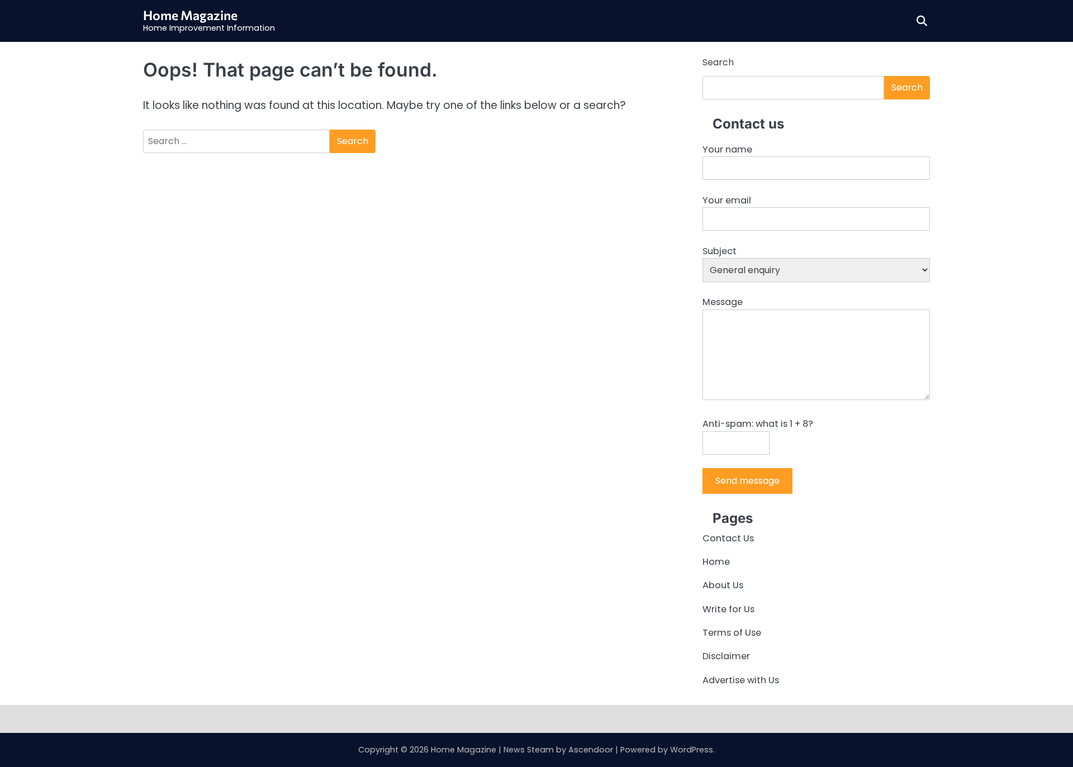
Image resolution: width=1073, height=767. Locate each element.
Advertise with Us (740, 680)
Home (716, 561)
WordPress (691, 749)
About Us (722, 585)
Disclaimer (726, 656)
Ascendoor (590, 749)
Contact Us (728, 538)
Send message (747, 480)
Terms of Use (731, 632)
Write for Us (728, 609)
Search (718, 62)
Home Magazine (190, 15)
